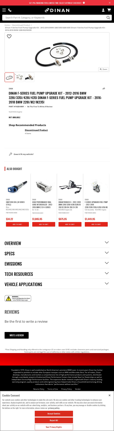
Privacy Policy (66, 389)
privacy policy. (54, 408)
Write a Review (17, 335)
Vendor (78, 389)
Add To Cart (17, 224)
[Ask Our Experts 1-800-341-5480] (10, 10)
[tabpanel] (17, 201)
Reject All (54, 420)
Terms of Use (53, 389)
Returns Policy (38, 389)
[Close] (109, 395)
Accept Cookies (54, 413)
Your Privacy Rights (54, 427)
